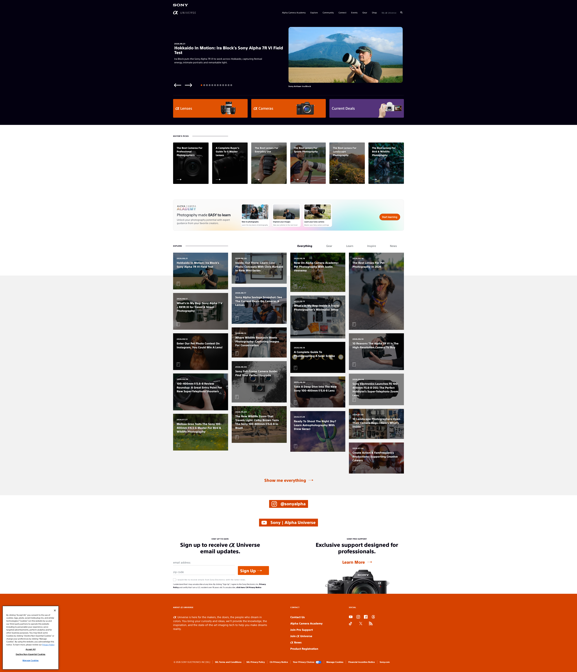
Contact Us (297, 617)
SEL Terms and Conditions (228, 662)
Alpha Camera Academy (294, 12)
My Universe (389, 12)
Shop (374, 12)
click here (240, 587)
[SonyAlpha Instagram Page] (358, 617)
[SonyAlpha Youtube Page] (351, 617)
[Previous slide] (177, 85)
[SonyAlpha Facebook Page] (366, 617)
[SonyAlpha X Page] (361, 624)
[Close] (55, 610)
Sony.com (385, 662)
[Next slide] (188, 85)
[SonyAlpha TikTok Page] (350, 624)
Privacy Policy (48, 644)
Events (354, 12)
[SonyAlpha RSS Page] (370, 624)
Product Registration (304, 648)
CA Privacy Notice (253, 587)
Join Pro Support (301, 629)
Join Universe (301, 636)
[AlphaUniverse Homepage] (184, 12)
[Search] (401, 12)
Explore (314, 12)
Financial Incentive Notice (361, 662)
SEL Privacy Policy (255, 662)
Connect (342, 12)
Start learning (389, 216)
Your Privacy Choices (303, 662)
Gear (364, 12)
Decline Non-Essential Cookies (30, 654)
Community (328, 12)
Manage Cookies (334, 662)
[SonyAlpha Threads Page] (373, 617)
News (297, 642)
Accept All (31, 649)
